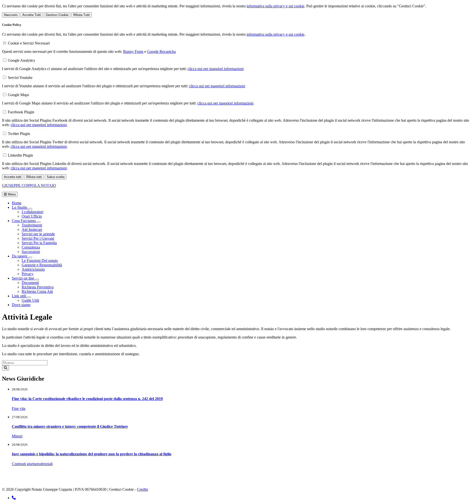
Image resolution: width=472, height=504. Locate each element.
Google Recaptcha (161, 51)
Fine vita (18, 408)
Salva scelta (55, 177)
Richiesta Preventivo (38, 287)
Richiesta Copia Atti (37, 291)
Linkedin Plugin (20, 155)
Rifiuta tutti (34, 177)
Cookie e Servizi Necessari (29, 43)
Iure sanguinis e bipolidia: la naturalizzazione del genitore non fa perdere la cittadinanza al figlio (91, 454)
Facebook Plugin (21, 112)
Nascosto (10, 15)
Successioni (31, 252)
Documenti (30, 283)
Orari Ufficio (32, 216)
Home (16, 203)
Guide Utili (30, 300)
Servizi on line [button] (23, 278)
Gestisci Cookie (57, 15)
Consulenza (31, 247)
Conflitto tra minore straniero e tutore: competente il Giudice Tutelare (70, 426)
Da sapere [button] (20, 256)
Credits (142, 489)
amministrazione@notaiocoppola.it (78, 481)
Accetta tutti (12, 177)
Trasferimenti (32, 225)
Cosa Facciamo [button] (24, 221)
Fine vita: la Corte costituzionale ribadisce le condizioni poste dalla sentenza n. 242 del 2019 (87, 399)
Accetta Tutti (31, 15)
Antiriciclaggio (33, 269)
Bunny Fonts (133, 51)
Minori (17, 436)
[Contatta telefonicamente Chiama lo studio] (14, 498)
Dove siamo (21, 305)
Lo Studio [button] (20, 207)
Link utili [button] (19, 296)
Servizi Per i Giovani (38, 238)
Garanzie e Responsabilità (42, 265)
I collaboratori (32, 212)
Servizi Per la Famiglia (39, 243)
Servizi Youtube (20, 77)
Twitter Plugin (19, 134)
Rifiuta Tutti (81, 15)
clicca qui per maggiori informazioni (216, 69)
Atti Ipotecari (32, 229)
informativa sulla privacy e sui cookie (275, 6)
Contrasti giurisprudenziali (32, 464)
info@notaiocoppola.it (30, 481)
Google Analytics (21, 60)
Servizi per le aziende (38, 234)
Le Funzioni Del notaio (40, 260)
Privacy (27, 274)
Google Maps (18, 95)
